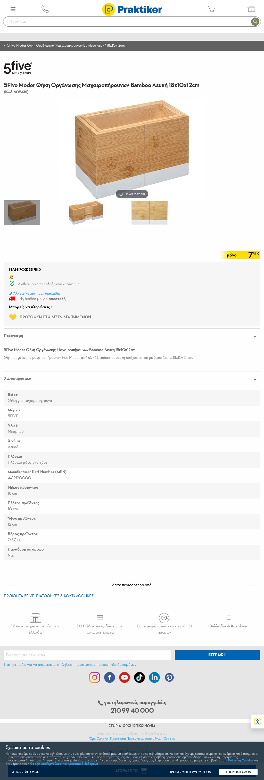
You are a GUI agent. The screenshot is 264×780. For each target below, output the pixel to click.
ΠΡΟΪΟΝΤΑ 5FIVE (19, 596)
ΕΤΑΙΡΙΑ (115, 726)
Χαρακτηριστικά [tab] (17, 379)
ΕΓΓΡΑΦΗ (217, 655)
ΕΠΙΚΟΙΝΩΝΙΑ (144, 726)
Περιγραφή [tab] (13, 336)
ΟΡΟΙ (127, 726)
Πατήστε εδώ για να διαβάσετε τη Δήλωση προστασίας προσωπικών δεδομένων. (70, 665)
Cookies (169, 739)
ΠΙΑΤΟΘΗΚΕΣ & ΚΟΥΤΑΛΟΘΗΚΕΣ (65, 596)
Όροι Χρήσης (98, 739)
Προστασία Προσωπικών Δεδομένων (135, 739)
